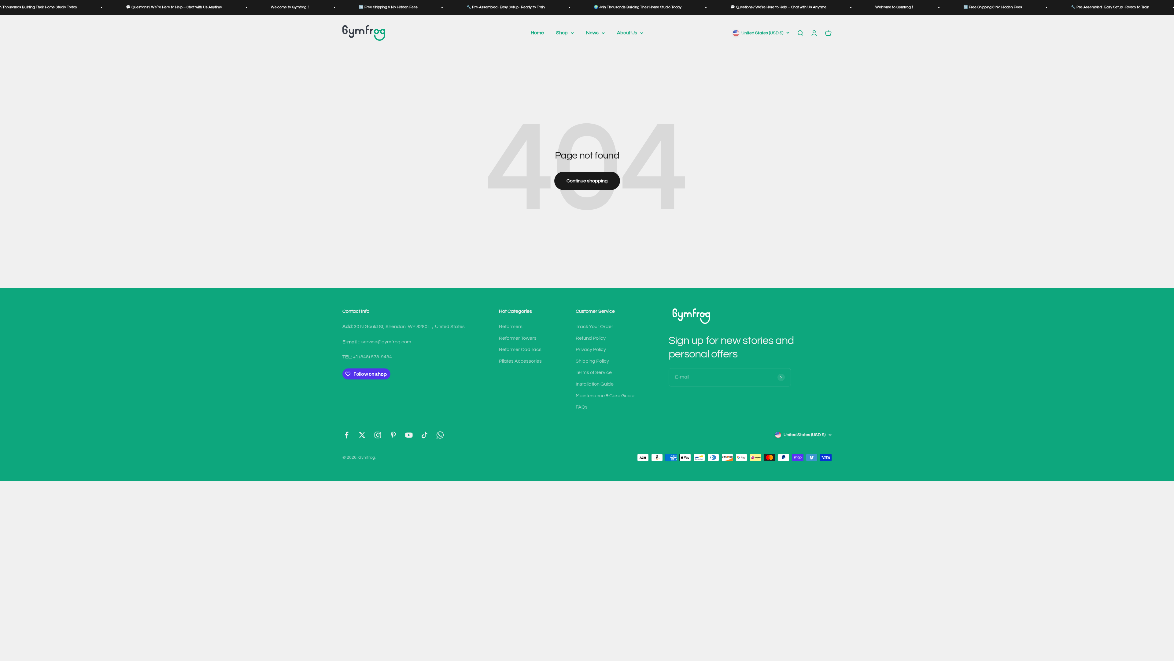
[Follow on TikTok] (424, 435)
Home (537, 32)
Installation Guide (595, 384)
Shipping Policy (592, 361)
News (592, 32)
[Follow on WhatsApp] (440, 435)
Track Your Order (594, 326)
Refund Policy (591, 338)
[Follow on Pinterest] (393, 435)
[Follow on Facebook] (346, 435)
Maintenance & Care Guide (605, 395)
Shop (562, 32)
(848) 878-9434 (372, 356)
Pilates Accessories (520, 361)
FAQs (582, 407)
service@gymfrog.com (386, 341)
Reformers (510, 326)
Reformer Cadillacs (520, 349)
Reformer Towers (518, 338)
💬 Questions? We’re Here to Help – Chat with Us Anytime (110, 7)
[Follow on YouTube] (409, 435)
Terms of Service (594, 372)
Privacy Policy (591, 349)
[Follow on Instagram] (378, 435)
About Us (627, 32)
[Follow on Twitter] (362, 435)
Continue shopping (587, 180)
